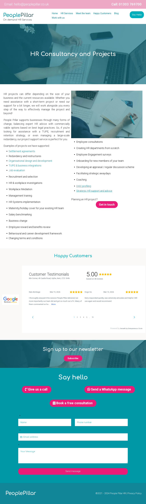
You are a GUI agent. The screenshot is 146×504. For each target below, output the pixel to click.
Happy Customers (102, 13)
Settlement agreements (22, 151)
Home (55, 13)
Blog (116, 13)
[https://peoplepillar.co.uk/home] (22, 15)
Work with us (58, 17)
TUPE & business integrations (25, 165)
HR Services (67, 13)
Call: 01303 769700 (126, 4)
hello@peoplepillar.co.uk (31, 4)
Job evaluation (17, 170)
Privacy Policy (134, 493)
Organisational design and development (30, 160)
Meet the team (83, 13)
